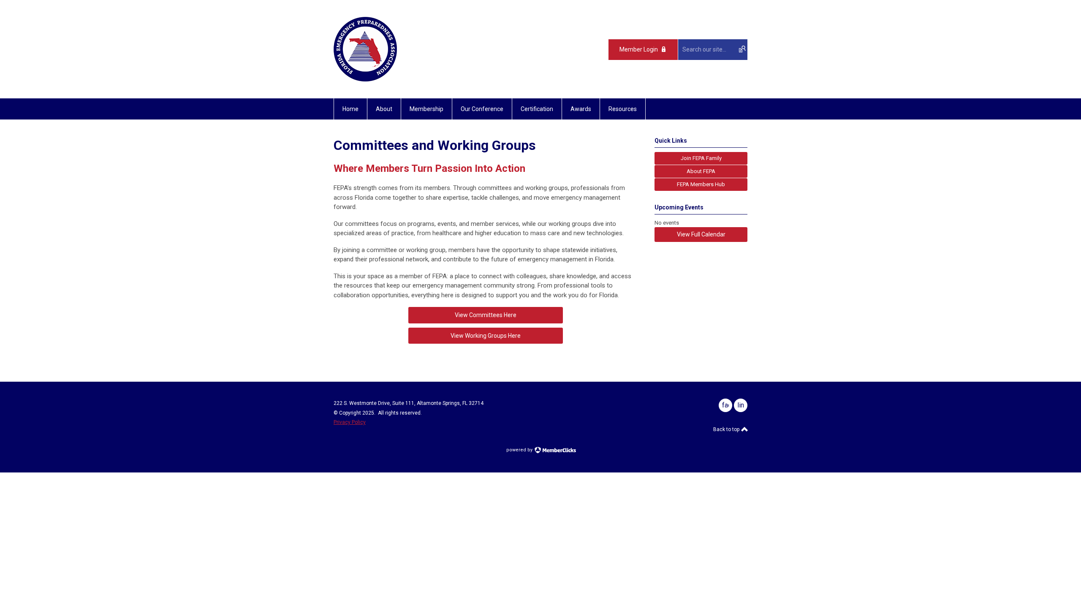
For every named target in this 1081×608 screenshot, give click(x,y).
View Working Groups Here (486, 335)
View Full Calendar (701, 234)
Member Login (638, 49)
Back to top (727, 429)
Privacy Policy (350, 422)
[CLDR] (365, 79)
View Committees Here (485, 315)
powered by (520, 450)
